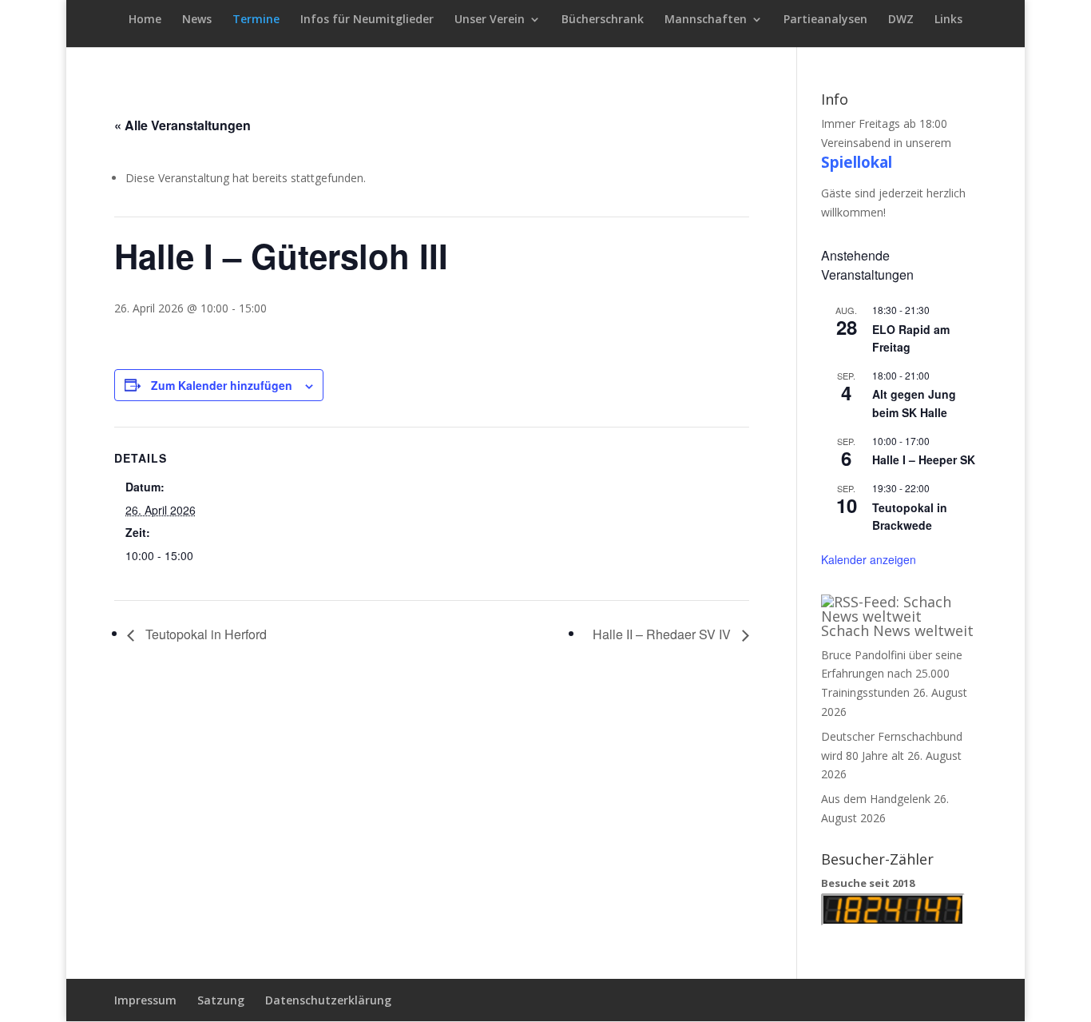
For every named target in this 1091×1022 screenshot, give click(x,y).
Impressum (145, 1000)
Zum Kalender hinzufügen (221, 385)
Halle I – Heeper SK (923, 459)
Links (948, 20)
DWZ (901, 20)
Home (145, 20)
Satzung (220, 1000)
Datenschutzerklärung (328, 1000)
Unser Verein (489, 20)
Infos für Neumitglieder (367, 20)
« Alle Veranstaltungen (182, 125)
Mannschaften (706, 20)
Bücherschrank (602, 20)
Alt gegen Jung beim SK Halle (914, 403)
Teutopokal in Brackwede (909, 516)
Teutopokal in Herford (204, 634)
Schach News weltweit (897, 630)
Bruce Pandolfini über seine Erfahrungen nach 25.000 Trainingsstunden (891, 674)
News (197, 20)
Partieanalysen (825, 20)
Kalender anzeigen (868, 559)
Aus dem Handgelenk (875, 798)
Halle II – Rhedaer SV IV (663, 634)
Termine (256, 20)
